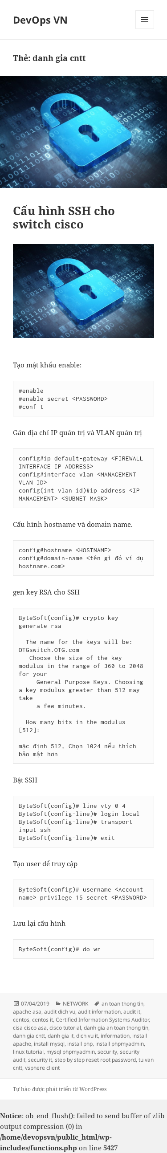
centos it (42, 1019)
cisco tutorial (65, 1027)
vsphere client (42, 1068)
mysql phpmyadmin (70, 1051)
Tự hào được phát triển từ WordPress (59, 1089)
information (115, 1035)
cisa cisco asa (30, 1027)
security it (40, 1059)
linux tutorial (28, 1051)
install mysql (49, 1043)
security (107, 1051)
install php (80, 1043)
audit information (99, 1011)
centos (21, 1019)
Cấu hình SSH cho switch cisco (64, 217)
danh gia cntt (29, 1035)
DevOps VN (40, 19)
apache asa (27, 1011)
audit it (131, 1011)
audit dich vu (59, 1011)
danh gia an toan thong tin (116, 1027)
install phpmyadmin (119, 1043)
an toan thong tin (122, 1003)
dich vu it (87, 1035)
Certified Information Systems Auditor (102, 1019)
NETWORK (75, 1003)
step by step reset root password (95, 1059)
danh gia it (60, 1035)
